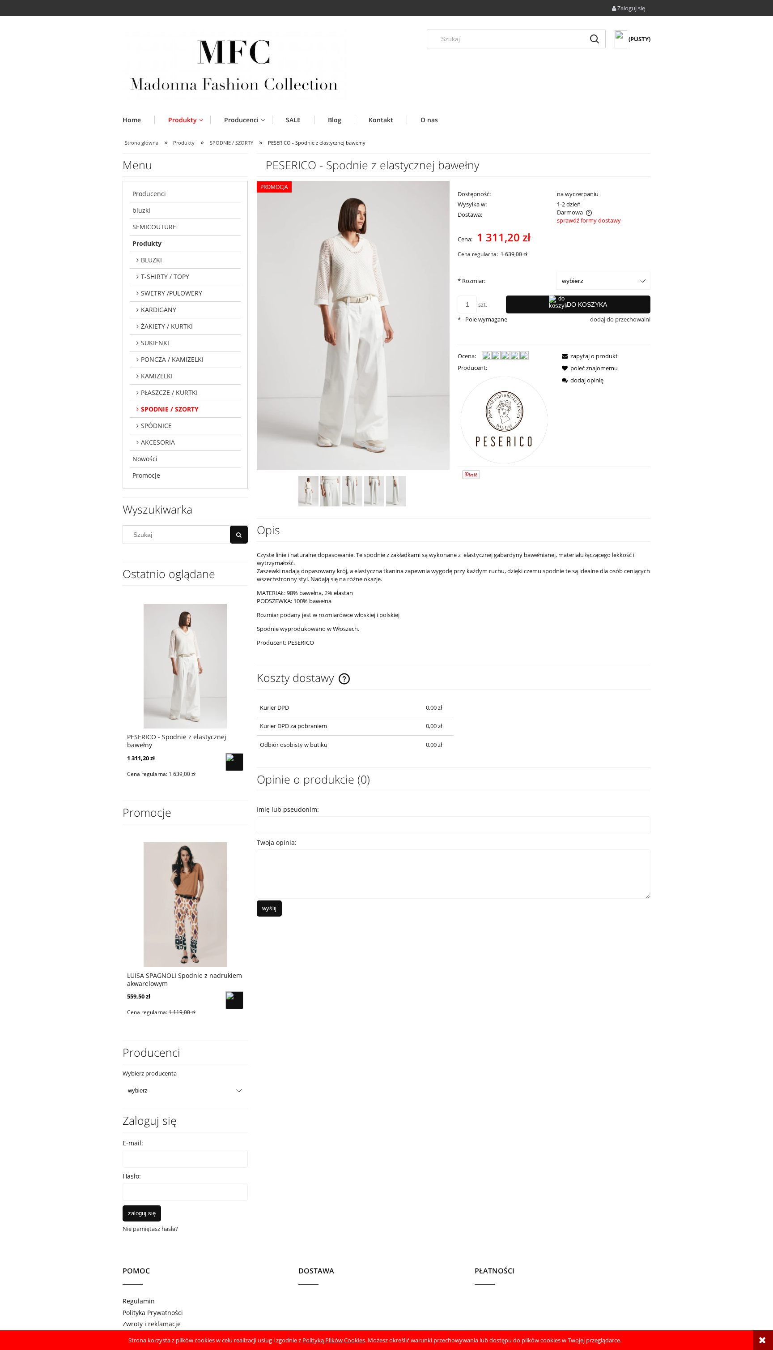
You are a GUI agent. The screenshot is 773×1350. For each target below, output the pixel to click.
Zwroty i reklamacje (152, 1324)
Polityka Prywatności (153, 1312)
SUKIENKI (155, 343)
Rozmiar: (471, 281)
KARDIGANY (158, 309)
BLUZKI (151, 260)
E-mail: (133, 1143)
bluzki (141, 210)
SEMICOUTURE (154, 227)
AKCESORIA (158, 442)
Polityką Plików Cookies (333, 1340)
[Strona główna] (234, 65)
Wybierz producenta (150, 1073)
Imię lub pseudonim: (288, 809)
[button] (587, 356)
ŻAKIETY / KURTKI (167, 326)
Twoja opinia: (277, 842)
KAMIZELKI (157, 376)
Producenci (149, 193)
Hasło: (132, 1176)
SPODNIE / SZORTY (170, 409)
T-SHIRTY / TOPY (165, 276)
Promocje (146, 475)
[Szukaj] (594, 39)
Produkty (146, 243)
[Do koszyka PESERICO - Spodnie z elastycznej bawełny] (234, 762)
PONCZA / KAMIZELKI (172, 359)
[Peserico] (504, 419)
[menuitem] (138, 120)
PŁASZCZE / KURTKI (169, 392)
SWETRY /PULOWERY (171, 293)
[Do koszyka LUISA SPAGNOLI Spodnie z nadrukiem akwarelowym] (234, 1000)
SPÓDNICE (156, 425)
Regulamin (139, 1301)
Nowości (144, 458)
